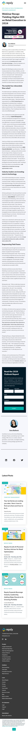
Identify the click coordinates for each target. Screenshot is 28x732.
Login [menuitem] (3, 705)
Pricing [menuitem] (3, 684)
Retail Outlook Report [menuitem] (7, 698)
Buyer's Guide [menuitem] (5, 696)
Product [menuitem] (4, 644)
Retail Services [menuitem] (5, 673)
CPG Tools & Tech (8, 8)
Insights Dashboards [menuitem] (7, 646)
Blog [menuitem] (3, 694)
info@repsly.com (6, 635)
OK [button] (14, 729)
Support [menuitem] (4, 707)
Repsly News (8, 543)
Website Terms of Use (6, 726)
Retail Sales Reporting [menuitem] (7, 648)
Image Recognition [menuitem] (6, 659)
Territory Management (12, 497)
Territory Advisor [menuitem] (6, 661)
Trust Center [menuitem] (5, 688)
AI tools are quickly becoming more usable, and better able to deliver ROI (14, 239)
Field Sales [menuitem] (4, 669)
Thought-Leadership (9, 10)
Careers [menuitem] (4, 682)
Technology (18, 8)
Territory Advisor (14, 564)
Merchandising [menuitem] (5, 667)
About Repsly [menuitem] (5, 680)
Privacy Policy (14, 726)
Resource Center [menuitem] (6, 692)
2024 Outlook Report (16, 101)
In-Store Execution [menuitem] (6, 657)
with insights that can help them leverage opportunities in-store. (12, 166)
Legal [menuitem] (3, 709)
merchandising (10, 257)
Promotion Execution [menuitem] (7, 671)
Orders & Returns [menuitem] (6, 652)
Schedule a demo (19, 360)
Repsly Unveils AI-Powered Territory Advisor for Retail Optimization (13, 549)
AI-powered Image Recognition (13, 185)
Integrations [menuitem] (5, 654)
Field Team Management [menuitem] (7, 650)
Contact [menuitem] (4, 686)
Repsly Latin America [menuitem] (7, 715)
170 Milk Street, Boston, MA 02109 (10, 633)
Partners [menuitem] (4, 690)
